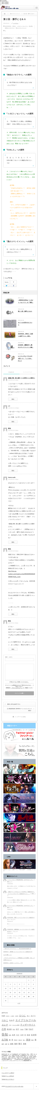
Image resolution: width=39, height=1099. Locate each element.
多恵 (13, 1035)
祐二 (24, 1040)
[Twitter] (6, 286)
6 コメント (11, 372)
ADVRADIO (8, 26)
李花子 (16, 1040)
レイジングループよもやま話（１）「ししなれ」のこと (25, 358)
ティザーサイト (27, 1025)
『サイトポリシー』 (17, 688)
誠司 (3, 1044)
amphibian (15, 23)
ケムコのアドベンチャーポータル (14, 1086)
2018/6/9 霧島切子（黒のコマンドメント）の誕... (25, 346)
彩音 (28, 1035)
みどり (33, 1016)
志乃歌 (5, 1040)
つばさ (16, 1016)
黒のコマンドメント (21, 28)
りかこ (5, 1020)
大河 (22, 1035)
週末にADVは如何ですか (13, 704)
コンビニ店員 (15, 1025)
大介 (17, 1035)
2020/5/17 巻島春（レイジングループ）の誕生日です (17, 951)
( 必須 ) (8, 657)
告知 (5, 1034)
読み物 (30, 26)
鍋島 (11, 1044)
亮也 (14, 1029)
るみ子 (12, 1020)
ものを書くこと (7, 954)
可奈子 (30, 1029)
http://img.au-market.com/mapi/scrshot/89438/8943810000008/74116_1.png (21, 574)
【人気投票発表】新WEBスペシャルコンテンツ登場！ (19, 709)
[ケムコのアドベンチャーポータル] (9, 8)
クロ (10, 1025)
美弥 (28, 1040)
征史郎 (34, 1035)
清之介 (20, 1040)
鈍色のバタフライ (10, 28)
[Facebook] (13, 286)
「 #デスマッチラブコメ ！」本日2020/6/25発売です (17, 948)
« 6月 (18, 1003)
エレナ (5, 1025)
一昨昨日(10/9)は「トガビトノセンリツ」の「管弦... (25, 301)
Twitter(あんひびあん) (8, 1079)
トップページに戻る (20, 716)
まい (28, 1016)
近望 (6, 1044)
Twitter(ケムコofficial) (8, 1076)
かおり (8, 1016)
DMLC (14, 26)
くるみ (12, 1016)
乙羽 (4, 1029)
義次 (32, 1040)
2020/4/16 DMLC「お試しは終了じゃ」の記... (25, 335)
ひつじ (22, 1015)
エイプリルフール (25, 1020)
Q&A (3, 1016)
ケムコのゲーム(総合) (8, 1073)
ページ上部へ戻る (36, 1086)
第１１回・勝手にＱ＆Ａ (25, 311)
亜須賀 (9, 1029)
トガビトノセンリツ (22, 26)
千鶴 (26, 1029)
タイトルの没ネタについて (25, 324)
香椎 (24, 1044)
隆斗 (20, 1044)
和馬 (10, 1035)
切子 (17, 1029)
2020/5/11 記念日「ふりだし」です (13, 963)
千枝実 (22, 1029)
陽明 (16, 1044)
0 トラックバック (27, 372)
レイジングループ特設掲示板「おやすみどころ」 (20, 879)
